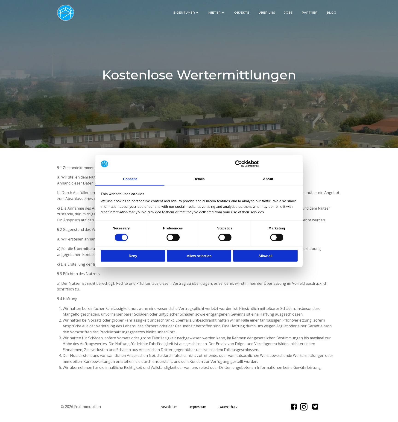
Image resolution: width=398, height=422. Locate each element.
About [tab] (268, 179)
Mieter (214, 12)
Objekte (241, 12)
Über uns (267, 12)
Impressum (197, 406)
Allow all (265, 256)
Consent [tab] (130, 179)
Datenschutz (228, 406)
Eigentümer (184, 12)
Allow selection (199, 256)
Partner (310, 12)
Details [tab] (199, 179)
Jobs (288, 12)
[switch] (173, 236)
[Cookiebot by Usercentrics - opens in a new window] (238, 163)
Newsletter (169, 406)
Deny (133, 256)
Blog (331, 12)
